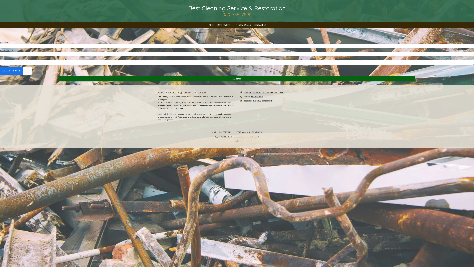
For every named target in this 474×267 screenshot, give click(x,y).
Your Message (5, 58)
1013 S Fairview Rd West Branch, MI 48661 (263, 92)
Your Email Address (7, 50)
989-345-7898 (257, 96)
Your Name (4, 42)
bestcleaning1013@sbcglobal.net (259, 100)
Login (237, 141)
